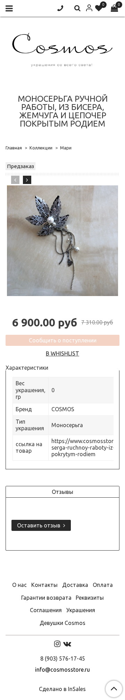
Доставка (75, 585)
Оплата (103, 585)
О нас (19, 585)
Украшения (80, 610)
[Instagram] (57, 644)
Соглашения (46, 610)
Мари (66, 147)
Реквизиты (90, 598)
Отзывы (62, 492)
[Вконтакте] (67, 644)
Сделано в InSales (62, 689)
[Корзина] (114, 8)
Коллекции (41, 147)
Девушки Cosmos (62, 623)
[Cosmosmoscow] (62, 48)
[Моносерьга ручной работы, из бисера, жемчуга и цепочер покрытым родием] (62, 240)
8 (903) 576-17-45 (62, 658)
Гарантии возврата (46, 598)
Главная (14, 147)
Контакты (44, 585)
